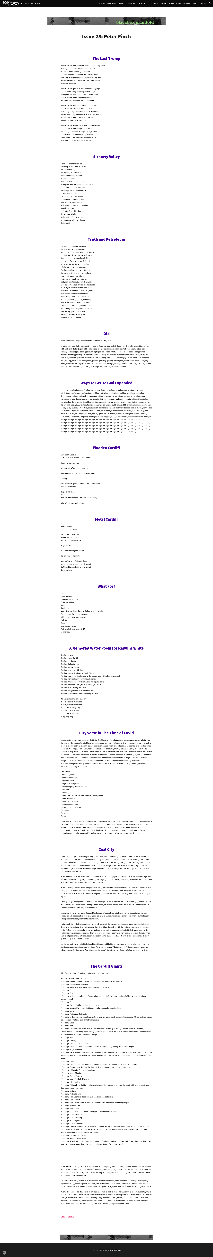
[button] (210, 3)
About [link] (203, 3)
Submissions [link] (153, 3)
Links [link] (195, 3)
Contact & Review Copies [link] (179, 3)
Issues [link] (140, 3)
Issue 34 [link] (131, 3)
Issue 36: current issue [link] (106, 3)
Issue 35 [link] (122, 3)
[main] (106, 36)
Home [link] (163, 3)
